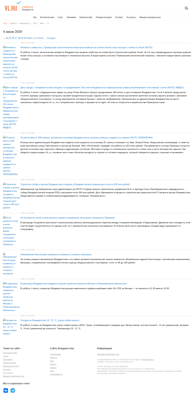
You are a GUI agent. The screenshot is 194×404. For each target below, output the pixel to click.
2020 (35, 23)
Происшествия (85, 17)
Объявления (55, 354)
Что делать (131, 17)
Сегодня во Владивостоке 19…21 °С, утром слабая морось (49, 320)
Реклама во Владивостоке (108, 354)
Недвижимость (56, 374)
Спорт (60, 17)
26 (13, 38)
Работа (53, 364)
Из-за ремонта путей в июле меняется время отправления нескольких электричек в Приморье (67, 217)
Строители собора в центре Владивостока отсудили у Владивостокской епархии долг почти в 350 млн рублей (75, 184)
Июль (42, 23)
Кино (52, 371)
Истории (119, 17)
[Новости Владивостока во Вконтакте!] (5, 390)
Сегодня (51, 38)
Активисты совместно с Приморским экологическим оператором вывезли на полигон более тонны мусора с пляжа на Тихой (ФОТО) (86, 47)
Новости (27, 7)
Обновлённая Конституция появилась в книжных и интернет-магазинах (56, 254)
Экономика (71, 17)
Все (35, 17)
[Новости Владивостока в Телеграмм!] (12, 390)
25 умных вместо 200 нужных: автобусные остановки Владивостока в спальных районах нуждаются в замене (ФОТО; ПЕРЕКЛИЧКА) (86, 137)
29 (22, 38)
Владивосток (25, 23)
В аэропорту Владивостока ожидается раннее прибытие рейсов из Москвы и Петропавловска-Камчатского (73, 283)
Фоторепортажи (47, 17)
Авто (52, 361)
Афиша (53, 368)
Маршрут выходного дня (150, 17)
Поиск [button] (186, 8)
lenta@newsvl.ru (148, 359)
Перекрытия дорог (104, 17)
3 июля (40, 38)
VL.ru (13, 6)
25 (10, 38)
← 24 (5, 38)
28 (19, 38)
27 (16, 38)
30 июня (28, 38)
